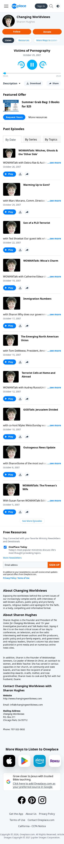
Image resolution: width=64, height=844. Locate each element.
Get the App (16, 814)
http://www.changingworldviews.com (22, 698)
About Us (31, 814)
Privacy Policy (47, 814)
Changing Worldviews (33, 17)
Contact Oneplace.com (41, 820)
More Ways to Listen (46, 40)
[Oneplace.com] (19, 6)
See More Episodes (32, 520)
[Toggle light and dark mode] (58, 6)
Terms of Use (17, 820)
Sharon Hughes (26, 21)
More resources (37, 117)
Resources (23, 40)
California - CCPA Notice (32, 826)
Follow (16, 31)
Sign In (41, 6)
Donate (47, 31)
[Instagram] (42, 800)
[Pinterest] (32, 800)
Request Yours (14, 117)
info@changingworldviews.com (26, 704)
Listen (8, 40)
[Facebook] (22, 800)
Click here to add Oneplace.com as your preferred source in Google (34, 785)
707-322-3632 (18, 729)
